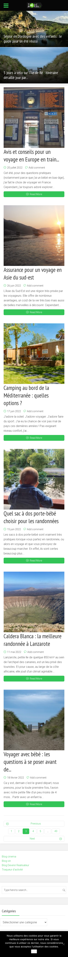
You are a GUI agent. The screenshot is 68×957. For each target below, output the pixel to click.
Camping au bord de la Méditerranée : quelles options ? (26, 395)
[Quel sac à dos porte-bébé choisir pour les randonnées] (34, 479)
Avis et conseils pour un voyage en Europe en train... (31, 155)
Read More (36, 194)
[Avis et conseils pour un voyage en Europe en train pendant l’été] (34, 117)
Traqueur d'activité (12, 869)
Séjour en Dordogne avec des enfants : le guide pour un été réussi (33, 38)
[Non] (63, 944)
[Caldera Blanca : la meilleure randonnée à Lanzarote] (34, 602)
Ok (34, 951)
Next (32, 838)
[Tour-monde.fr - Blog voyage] (34, 5)
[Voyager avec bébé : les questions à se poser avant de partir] (34, 720)
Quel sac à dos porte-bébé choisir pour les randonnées (31, 517)
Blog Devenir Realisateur (15, 865)
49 (55, 831)
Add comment (37, 167)
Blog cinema (9, 856)
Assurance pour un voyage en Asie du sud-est (33, 273)
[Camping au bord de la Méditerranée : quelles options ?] (34, 353)
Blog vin (6, 860)
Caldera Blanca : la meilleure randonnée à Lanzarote (32, 639)
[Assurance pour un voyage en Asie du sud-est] (34, 235)
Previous (36, 823)
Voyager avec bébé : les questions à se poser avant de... (30, 761)
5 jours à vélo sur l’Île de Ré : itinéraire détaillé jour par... (31, 75)
